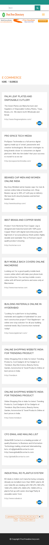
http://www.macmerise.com (15, 287)
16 (26, 520)
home (4, 82)
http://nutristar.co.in (12, 245)
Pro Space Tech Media (18, 135)
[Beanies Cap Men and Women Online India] (39, 207)
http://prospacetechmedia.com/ (17, 161)
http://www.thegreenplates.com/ (17, 119)
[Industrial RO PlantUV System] (39, 502)
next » (31, 520)
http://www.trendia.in (12, 418)
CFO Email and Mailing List (21, 434)
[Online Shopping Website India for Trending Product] (39, 379)
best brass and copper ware (22, 220)
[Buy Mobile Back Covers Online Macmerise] (39, 291)
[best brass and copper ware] (39, 249)
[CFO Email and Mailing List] (39, 460)
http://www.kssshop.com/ (15, 203)
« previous (10, 517)
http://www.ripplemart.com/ (15, 333)
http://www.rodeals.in (13, 498)
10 (16, 520)
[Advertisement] (24, 48)
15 (22, 520)
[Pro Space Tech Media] (39, 165)
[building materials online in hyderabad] (39, 337)
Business (14, 82)
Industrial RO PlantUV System (23, 473)
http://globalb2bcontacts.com (16, 456)
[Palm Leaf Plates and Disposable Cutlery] (39, 123)
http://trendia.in (10, 375)
